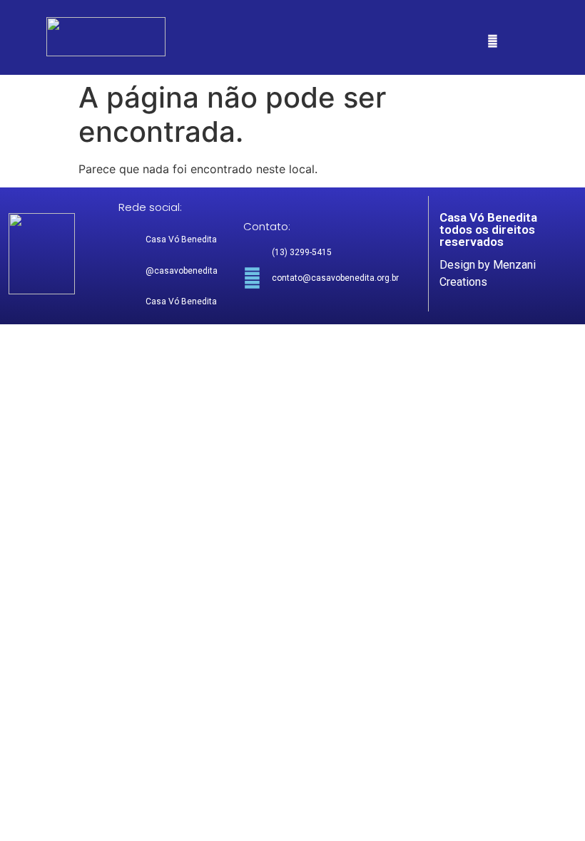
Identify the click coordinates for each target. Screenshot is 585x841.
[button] (493, 40)
